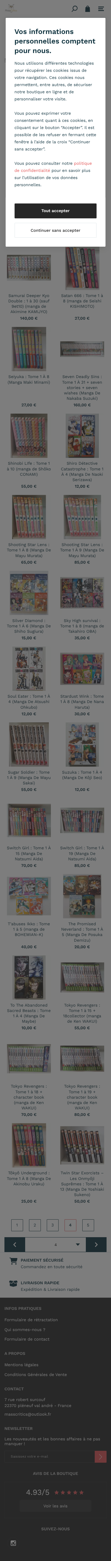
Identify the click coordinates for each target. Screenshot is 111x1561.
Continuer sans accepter (55, 230)
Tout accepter (55, 211)
